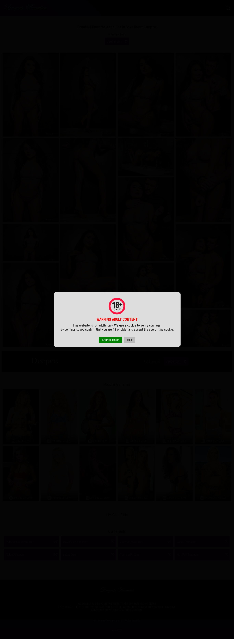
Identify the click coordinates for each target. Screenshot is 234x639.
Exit (129, 339)
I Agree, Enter (110, 339)
